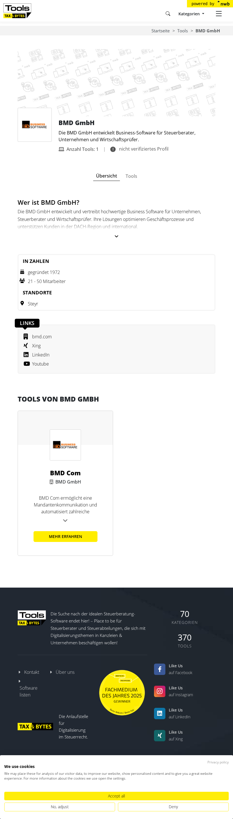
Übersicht (106, 176)
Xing (36, 346)
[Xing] (159, 735)
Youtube (40, 364)
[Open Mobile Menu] (219, 13)
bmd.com (42, 336)
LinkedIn (40, 355)
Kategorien (189, 13)
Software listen (29, 691)
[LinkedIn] (159, 713)
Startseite (160, 30)
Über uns (65, 672)
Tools (182, 30)
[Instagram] (159, 691)
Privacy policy (218, 762)
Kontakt (31, 672)
